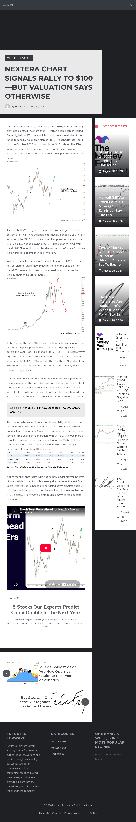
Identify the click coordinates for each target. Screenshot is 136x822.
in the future (86, 805)
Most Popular (19, 58)
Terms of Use (89, 813)
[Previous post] (7, 674)
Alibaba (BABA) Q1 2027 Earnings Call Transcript (122, 343)
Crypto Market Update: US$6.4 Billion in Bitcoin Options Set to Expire (112, 256)
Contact (56, 813)
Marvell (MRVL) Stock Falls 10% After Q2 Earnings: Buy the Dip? (111, 206)
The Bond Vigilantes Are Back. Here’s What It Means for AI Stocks (111, 305)
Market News (59, 747)
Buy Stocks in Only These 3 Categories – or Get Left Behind (35, 702)
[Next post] (85, 702)
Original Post (15, 598)
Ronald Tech (21, 106)
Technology (57, 753)
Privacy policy (71, 813)
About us (44, 813)
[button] (131, 5)
